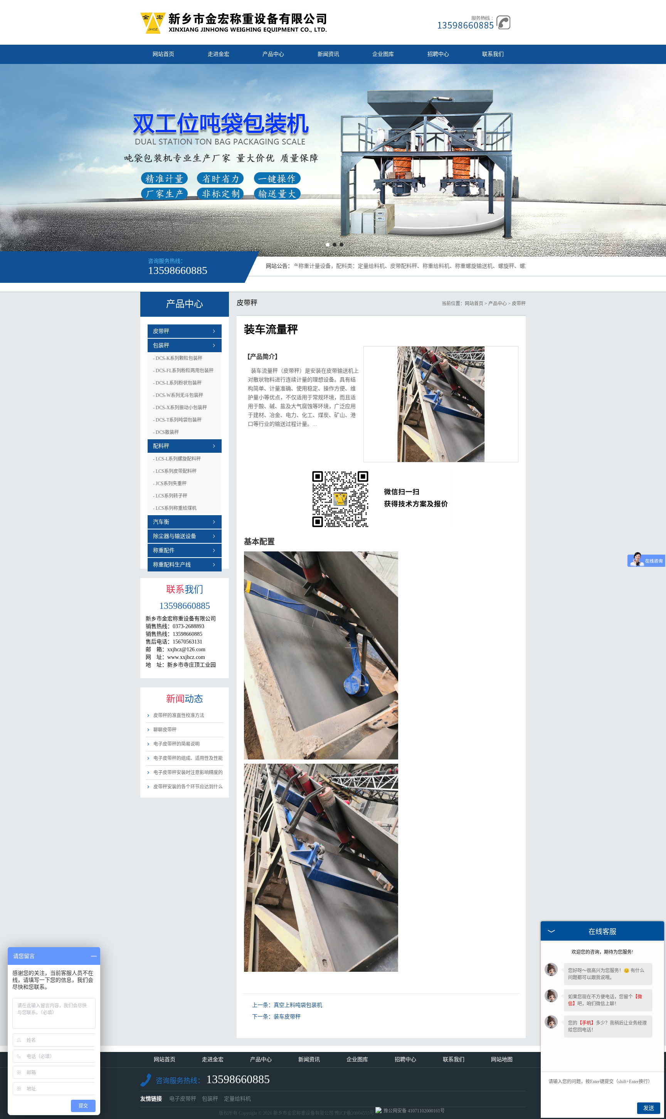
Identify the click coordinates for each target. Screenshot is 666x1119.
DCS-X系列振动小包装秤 (180, 407)
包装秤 (161, 345)
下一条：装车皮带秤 (276, 1017)
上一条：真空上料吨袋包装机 (287, 1005)
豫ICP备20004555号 (354, 1113)
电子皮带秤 (182, 1099)
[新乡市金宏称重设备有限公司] (234, 32)
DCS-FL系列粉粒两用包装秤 (183, 370)
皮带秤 (161, 331)
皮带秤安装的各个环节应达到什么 (188, 787)
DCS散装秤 (166, 432)
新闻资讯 (328, 54)
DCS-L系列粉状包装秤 (177, 383)
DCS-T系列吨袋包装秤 (177, 420)
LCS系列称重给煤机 (175, 508)
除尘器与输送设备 (174, 536)
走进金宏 (218, 54)
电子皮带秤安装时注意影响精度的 (188, 772)
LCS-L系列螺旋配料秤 (177, 459)
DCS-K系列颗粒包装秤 (177, 358)
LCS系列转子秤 (170, 496)
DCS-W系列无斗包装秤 (178, 395)
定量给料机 (237, 1099)
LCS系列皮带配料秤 (175, 471)
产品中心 (273, 54)
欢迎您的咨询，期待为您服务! (602, 952)
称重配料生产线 (172, 565)
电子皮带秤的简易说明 (176, 744)
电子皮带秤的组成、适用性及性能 (188, 758)
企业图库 (383, 54)
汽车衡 (161, 522)
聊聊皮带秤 (165, 730)
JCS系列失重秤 (170, 483)
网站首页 (163, 54)
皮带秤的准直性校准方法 (178, 715)
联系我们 (493, 54)
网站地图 (502, 1059)
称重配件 (164, 550)
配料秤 (161, 446)
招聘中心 (438, 54)
